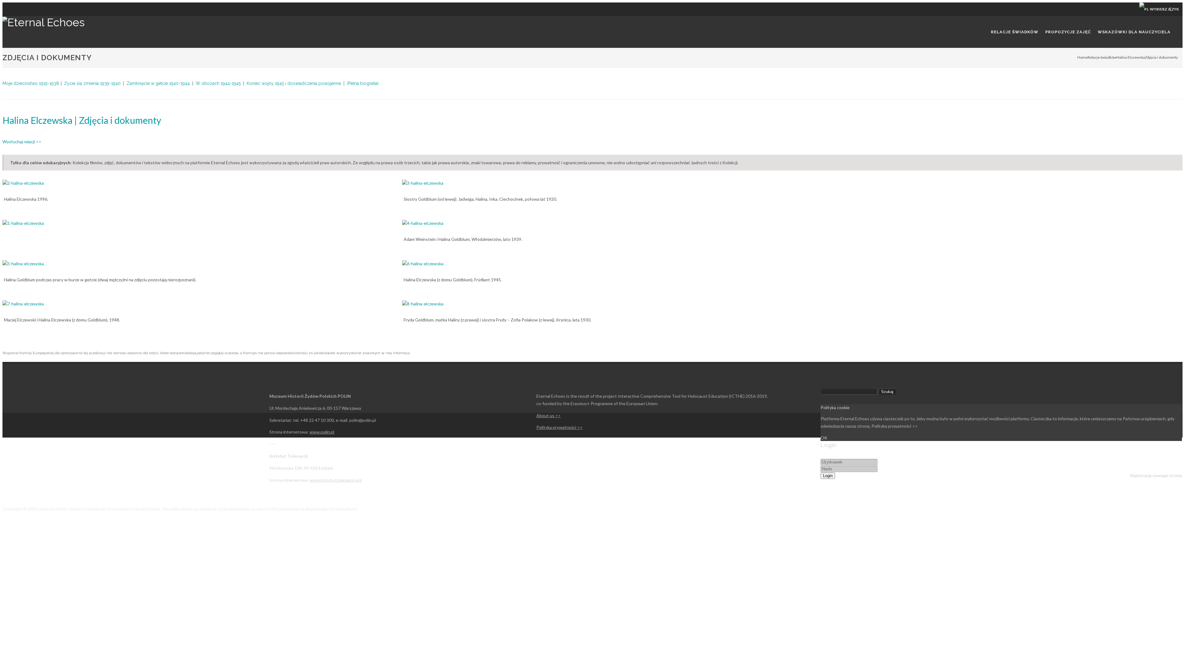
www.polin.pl (322, 431)
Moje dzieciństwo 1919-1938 (30, 83)
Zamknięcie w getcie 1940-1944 (158, 83)
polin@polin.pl (362, 420)
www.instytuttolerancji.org (336, 480)
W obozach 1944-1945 (218, 83)
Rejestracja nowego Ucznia (1156, 475)
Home (1082, 57)
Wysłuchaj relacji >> (21, 141)
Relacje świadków (1102, 57)
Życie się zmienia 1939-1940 (92, 83)
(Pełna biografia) (363, 83)
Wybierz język (1164, 9)
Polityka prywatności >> (559, 427)
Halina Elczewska (1130, 57)
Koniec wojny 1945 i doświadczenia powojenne (294, 83)
